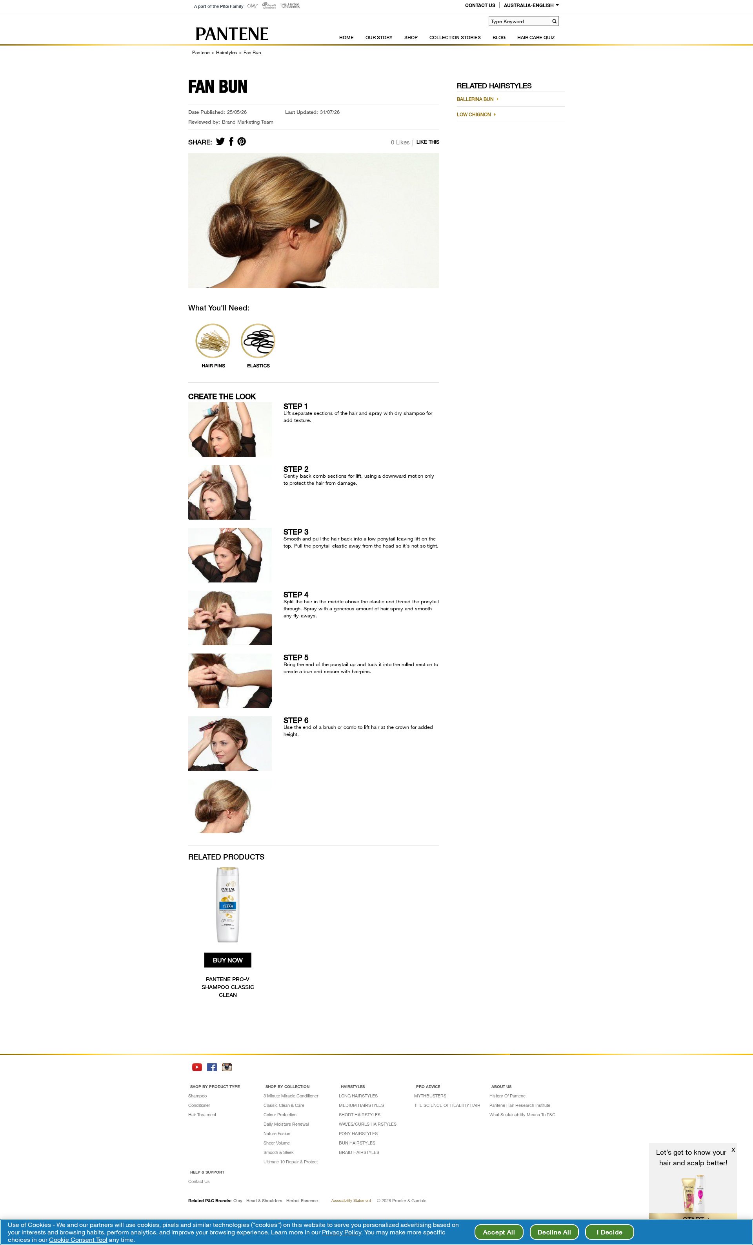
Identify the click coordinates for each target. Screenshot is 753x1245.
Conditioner (199, 1105)
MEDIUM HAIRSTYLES (361, 1105)
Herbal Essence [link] (302, 1200)
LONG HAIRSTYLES (358, 1095)
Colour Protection (280, 1114)
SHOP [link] (411, 37)
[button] (554, 21)
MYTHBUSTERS (430, 1095)
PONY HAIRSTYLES (358, 1133)
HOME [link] (346, 37)
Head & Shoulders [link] (264, 1200)
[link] (252, 6)
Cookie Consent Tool (78, 1239)
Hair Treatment (202, 1114)
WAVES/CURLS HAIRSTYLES (368, 1123)
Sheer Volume (277, 1142)
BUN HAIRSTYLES (357, 1142)
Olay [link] (237, 1200)
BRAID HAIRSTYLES (359, 1152)
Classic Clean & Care (284, 1105)
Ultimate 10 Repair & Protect (291, 1161)
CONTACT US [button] (480, 5)
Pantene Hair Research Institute (519, 1105)
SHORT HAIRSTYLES (359, 1114)
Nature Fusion (277, 1133)
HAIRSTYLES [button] (353, 1086)
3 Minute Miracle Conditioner (291, 1095)
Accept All (499, 1232)
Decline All (554, 1232)
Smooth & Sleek (279, 1152)
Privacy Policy (341, 1232)
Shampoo (197, 1095)
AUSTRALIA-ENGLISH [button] (529, 5)
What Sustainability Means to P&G (522, 1114)
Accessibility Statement (351, 1200)
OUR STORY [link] (379, 37)
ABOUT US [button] (501, 1086)
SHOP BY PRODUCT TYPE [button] (215, 1086)
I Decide (609, 1232)
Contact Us (199, 1181)
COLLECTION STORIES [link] (455, 37)
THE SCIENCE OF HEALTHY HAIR (447, 1105)
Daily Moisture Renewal (286, 1123)
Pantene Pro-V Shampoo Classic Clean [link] (228, 987)
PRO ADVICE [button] (428, 1086)
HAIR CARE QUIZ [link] (536, 37)
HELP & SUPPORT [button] (207, 1172)
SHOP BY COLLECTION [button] (287, 1086)
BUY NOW (228, 960)
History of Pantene (507, 1095)
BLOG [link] (499, 37)
